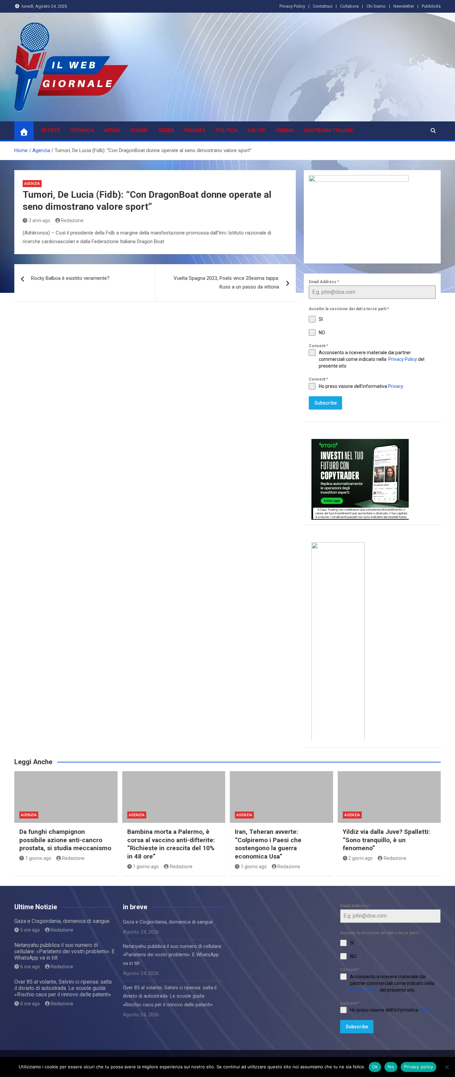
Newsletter (403, 6)
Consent (318, 346)
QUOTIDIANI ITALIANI (328, 130)
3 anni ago (39, 220)
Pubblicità (431, 6)
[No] (446, 1067)
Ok (375, 1066)
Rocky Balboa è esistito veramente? (70, 278)
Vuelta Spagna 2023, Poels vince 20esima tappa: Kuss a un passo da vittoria (226, 282)
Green (166, 130)
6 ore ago (30, 966)
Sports (50, 130)
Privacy (396, 386)
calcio (256, 130)
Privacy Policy (292, 6)
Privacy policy (418, 1066)
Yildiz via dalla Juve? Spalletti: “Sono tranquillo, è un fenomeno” (386, 840)
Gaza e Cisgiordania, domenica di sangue (62, 921)
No (391, 1066)
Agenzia (32, 183)
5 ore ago (30, 930)
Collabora (349, 6)
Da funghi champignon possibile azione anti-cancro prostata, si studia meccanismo (65, 840)
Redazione (72, 220)
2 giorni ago (360, 858)
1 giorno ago (38, 858)
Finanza (195, 130)
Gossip (139, 130)
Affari (112, 130)
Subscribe (325, 403)
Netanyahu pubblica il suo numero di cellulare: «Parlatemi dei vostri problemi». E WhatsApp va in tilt (64, 951)
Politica (226, 130)
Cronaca (82, 130)
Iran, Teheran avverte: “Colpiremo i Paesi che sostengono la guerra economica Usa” (268, 844)
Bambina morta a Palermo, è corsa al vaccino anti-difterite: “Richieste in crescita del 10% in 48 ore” (171, 844)
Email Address (324, 282)
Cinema (284, 130)
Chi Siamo (376, 6)
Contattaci (322, 6)
